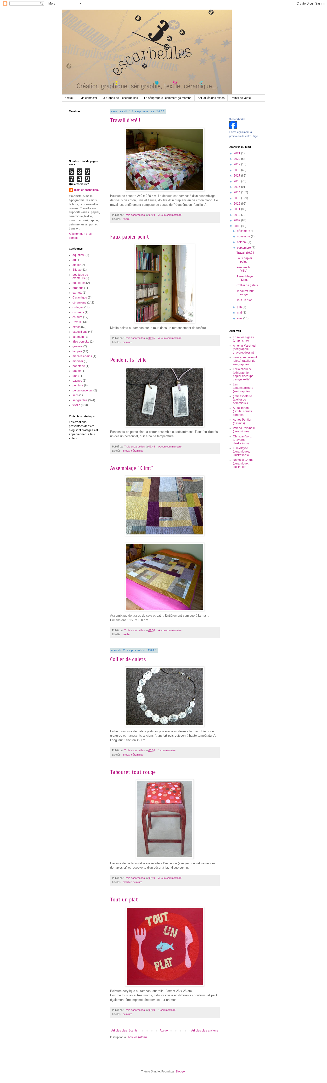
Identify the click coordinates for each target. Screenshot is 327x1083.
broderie (78, 288)
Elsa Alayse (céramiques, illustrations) (241, 452)
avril (240, 318)
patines (77, 380)
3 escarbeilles (237, 119)
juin (239, 307)
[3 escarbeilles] (233, 128)
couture (77, 317)
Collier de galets (128, 659)
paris (76, 376)
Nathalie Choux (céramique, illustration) (243, 463)
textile (126, 219)
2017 (237, 175)
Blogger (180, 1071)
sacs (76, 395)
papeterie (79, 366)
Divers (77, 322)
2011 (237, 209)
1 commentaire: (167, 750)
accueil (69, 98)
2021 (237, 153)
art (74, 260)
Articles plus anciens (204, 1030)
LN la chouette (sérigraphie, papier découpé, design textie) (243, 374)
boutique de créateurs (80, 276)
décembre (244, 231)
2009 (237, 220)
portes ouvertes (83, 390)
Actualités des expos (211, 98)
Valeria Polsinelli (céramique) (244, 429)
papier (77, 370)
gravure (78, 346)
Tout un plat (124, 899)
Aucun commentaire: (170, 214)
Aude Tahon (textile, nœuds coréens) (242, 411)
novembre (244, 236)
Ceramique (80, 297)
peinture (127, 342)
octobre (242, 242)
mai (239, 312)
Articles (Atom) (137, 1037)
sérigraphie (80, 400)
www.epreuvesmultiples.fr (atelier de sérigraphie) (245, 361)
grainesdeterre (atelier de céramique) (242, 400)
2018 (237, 170)
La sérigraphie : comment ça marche (168, 98)
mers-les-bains (82, 356)
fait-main (78, 336)
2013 (237, 198)
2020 (237, 158)
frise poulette (81, 341)
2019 (237, 164)
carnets (77, 292)
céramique (137, 450)
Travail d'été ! (125, 120)
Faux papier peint (129, 237)
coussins (78, 312)
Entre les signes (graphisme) (243, 339)
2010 (237, 215)
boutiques (79, 283)
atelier (77, 265)
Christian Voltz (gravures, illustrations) (242, 440)
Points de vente (241, 98)
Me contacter (88, 98)
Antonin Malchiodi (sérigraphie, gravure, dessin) (244, 349)
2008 (237, 226)
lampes (77, 351)
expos (76, 327)
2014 (237, 192)
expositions (80, 331)
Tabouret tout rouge (133, 772)
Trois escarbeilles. (86, 190)
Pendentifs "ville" (129, 360)
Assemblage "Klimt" (131, 468)
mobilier (127, 882)
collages (78, 307)
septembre (244, 247)
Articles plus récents (124, 1030)
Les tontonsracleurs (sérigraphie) (243, 388)
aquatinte (79, 255)
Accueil (164, 1030)
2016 (237, 181)
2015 (237, 187)
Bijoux (126, 450)
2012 (237, 203)
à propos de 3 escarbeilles (120, 98)
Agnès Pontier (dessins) (242, 421)
